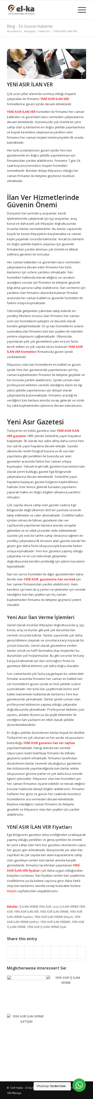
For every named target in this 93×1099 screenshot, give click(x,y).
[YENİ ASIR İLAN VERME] (26, 994)
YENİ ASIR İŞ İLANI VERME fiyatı (46, 927)
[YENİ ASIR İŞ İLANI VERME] (65, 994)
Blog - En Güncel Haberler (30, 26)
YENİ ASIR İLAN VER (30, 84)
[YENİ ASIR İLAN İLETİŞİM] (26, 1033)
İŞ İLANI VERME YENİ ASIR (35, 906)
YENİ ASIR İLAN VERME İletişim (53, 917)
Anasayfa (29, 31)
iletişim (12, 891)
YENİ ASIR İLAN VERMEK (55, 922)
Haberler (44, 31)
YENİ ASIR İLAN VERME (54, 911)
